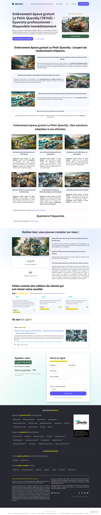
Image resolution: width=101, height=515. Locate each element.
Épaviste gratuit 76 (45, 440)
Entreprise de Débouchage (64, 513)
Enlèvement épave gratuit (46, 423)
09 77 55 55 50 (84, 3)
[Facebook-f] (79, 493)
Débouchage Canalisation (77, 513)
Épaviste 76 (49, 436)
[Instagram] (82, 493)
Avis (67, 4)
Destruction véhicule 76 (39, 436)
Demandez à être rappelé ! (39, 210)
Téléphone (53, 365)
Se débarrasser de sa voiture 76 (45, 443)
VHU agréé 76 (27, 436)
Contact (74, 4)
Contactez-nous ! (34, 221)
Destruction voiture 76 (60, 436)
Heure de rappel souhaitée (57, 386)
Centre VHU (66, 423)
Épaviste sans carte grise (28, 419)
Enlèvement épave (52, 419)
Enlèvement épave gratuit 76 (19, 443)
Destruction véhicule (32, 423)
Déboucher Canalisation (52, 513)
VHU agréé (42, 426)
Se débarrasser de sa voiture (19, 426)
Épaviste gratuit (57, 423)
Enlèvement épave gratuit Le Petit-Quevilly (42, 4)
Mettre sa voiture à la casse (19, 423)
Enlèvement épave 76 (18, 440)
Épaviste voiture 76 (17, 436)
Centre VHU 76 (32, 443)
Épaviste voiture (16, 419)
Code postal (72, 365)
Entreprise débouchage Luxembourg (21, 513)
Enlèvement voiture (41, 419)
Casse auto (33, 513)
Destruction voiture (33, 426)
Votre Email (53, 371)
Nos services (59, 4)
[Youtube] (87, 493)
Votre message (54, 376)
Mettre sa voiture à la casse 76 (62, 443)
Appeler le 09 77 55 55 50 (22, 344)
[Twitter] (84, 493)
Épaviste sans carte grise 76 (32, 440)
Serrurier (10, 513)
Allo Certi (19, 4)
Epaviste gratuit (41, 513)
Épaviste (50, 426)
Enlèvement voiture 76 (57, 440)
